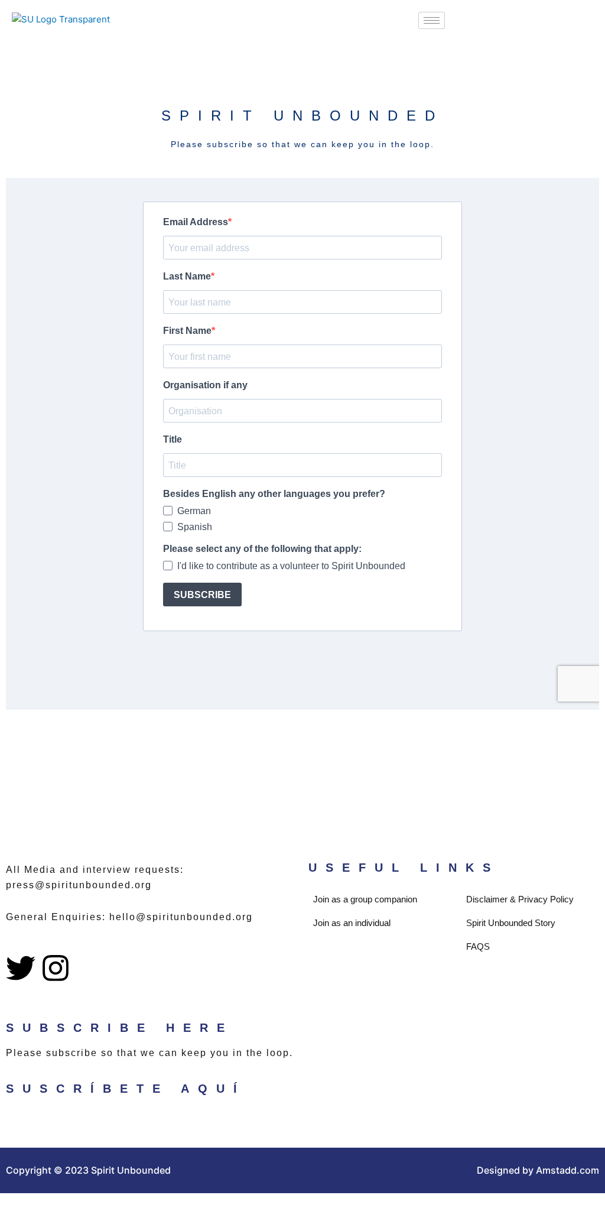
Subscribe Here (119, 1027)
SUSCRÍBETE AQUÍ (126, 1088)
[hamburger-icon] (431, 20)
